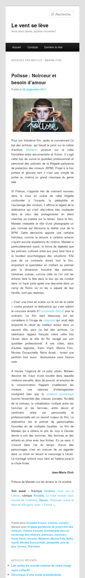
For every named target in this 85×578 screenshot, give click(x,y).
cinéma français (33, 531)
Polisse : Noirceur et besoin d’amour (33, 79)
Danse (43, 500)
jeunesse (47, 535)
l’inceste (32, 538)
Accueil (16, 47)
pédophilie (53, 542)
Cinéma (53, 523)
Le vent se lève (29, 25)
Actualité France (36, 523)
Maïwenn (31, 150)
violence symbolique (60, 394)
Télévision (34, 546)
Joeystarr (49, 320)
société (63, 523)
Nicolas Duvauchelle (32, 542)
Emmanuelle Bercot (51, 311)
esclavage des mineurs (25, 535)
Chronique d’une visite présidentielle (36, 575)
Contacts (32, 47)
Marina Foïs (58, 538)
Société (39, 495)
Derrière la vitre (53, 47)
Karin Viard (18, 538)
